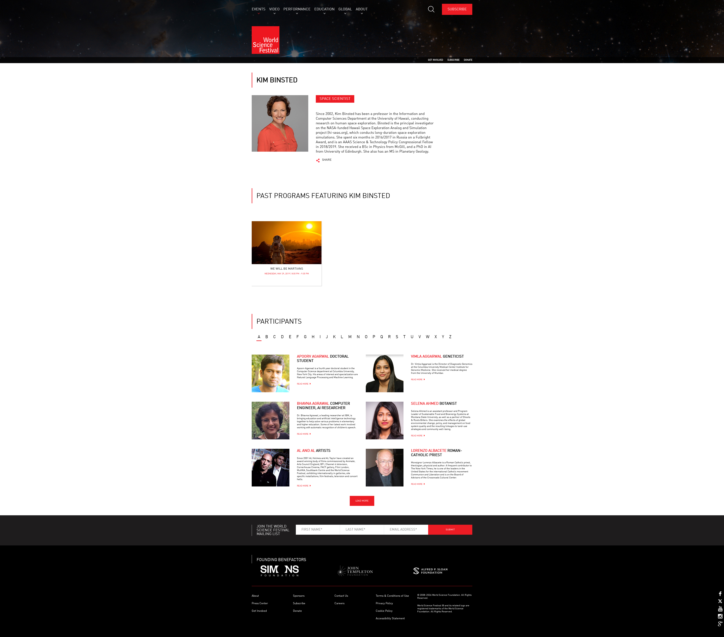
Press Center (260, 603)
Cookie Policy (384, 611)
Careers (339, 603)
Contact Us (341, 596)
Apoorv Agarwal (323, 359)
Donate (297, 611)
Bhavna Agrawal (323, 406)
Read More (302, 384)
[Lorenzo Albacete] (384, 467)
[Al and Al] (270, 467)
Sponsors (298, 596)
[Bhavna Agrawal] (270, 420)
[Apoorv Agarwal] (270, 373)
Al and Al (314, 451)
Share (327, 159)
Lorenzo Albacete (436, 453)
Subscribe (457, 9)
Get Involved (259, 611)
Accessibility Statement (390, 618)
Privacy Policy (384, 603)
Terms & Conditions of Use (392, 596)
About (255, 596)
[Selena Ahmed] (384, 420)
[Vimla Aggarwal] (384, 373)
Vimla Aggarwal (437, 357)
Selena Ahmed (434, 404)
